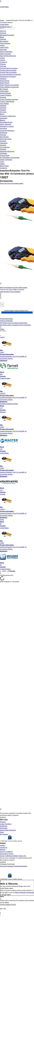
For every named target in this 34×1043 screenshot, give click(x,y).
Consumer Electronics (7, 130)
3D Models (3, 153)
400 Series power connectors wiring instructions (15, 325)
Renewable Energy (6, 122)
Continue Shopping (5, 904)
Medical (2, 120)
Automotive (3, 118)
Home (2, 20)
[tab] (17, 332)
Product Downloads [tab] (6, 319)
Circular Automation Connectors (10, 74)
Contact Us (3, 62)
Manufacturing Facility (7, 35)
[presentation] (0, 283)
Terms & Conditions (6, 852)
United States (4, 7)
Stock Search (4, 137)
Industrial (3, 110)
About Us (3, 31)
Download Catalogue (7, 866)
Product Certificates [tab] (6, 321)
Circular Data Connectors (8, 70)
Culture (2, 58)
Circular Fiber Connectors (8, 72)
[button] (2, 329)
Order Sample (4, 292)
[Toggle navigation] (11, 27)
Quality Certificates (6, 160)
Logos (2, 162)
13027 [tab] (2, 337)
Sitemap (2, 849)
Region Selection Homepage (24, 892)
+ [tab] (0, 335)
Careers (2, 60)
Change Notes (4, 155)
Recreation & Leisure (7, 126)
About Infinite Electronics (8, 56)
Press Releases (5, 43)
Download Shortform (20, 866)
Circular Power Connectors (8, 68)
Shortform (3, 149)
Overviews (3, 49)
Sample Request (5, 93)
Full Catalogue (4, 147)
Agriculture (3, 128)
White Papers (4, 166)
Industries (3, 106)
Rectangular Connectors (8, 76)
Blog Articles (4, 41)
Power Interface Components (9, 87)
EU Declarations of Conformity (9, 157)
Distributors (3, 133)
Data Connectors (5, 54)
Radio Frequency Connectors (9, 85)
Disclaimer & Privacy (6, 854)
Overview (3, 33)
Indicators (3, 79)
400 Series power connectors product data (13, 323)
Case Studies (4, 103)
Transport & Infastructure (8, 116)
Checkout (13, 904)
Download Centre (5, 139)
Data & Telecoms (5, 124)
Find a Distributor (14, 292)
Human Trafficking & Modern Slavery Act (13, 856)
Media (2, 37)
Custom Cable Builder (7, 101)
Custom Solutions (5, 95)
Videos (2, 45)
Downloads (3, 828)
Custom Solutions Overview (9, 99)
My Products (4, 89)
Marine (2, 114)
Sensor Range (4, 81)
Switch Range (4, 83)
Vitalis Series (4, 47)
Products (3, 64)
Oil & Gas (3, 112)
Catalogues (3, 143)
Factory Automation (6, 52)
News (2, 832)
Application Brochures (7, 151)
